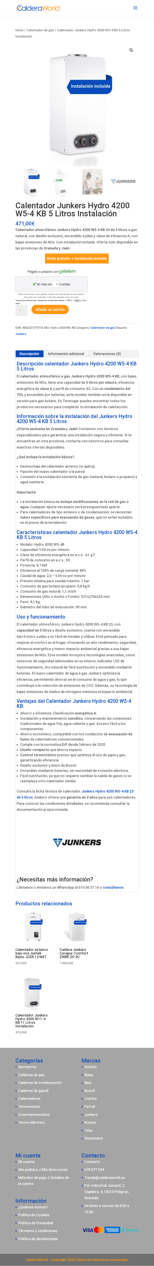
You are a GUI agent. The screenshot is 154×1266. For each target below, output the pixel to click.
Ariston (90, 1067)
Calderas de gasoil (33, 1091)
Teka (88, 1130)
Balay (88, 1075)
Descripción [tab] (29, 354)
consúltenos (113, 887)
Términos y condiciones (38, 1231)
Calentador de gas (40, 30)
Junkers (20, 334)
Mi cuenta (26, 1162)
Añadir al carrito (50, 309)
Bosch (89, 1091)
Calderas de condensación (40, 1083)
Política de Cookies (34, 1215)
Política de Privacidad (35, 1223)
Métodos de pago (32, 1177)
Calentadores (29, 1098)
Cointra (90, 1098)
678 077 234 (94, 1169)
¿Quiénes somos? (33, 1207)
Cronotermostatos (34, 1114)
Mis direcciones (55, 1169)
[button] (131, 50)
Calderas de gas (31, 1075)
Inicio (19, 30)
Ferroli (89, 1106)
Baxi (87, 1083)
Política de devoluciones (38, 1239)
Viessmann (93, 1138)
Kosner (90, 1122)
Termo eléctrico (31, 1122)
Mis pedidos (28, 1169)
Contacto (92, 1162)
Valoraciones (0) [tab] (107, 354)
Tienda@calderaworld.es (104, 1177)
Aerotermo (27, 1067)
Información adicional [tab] (66, 354)
